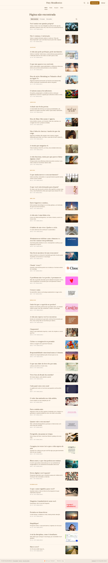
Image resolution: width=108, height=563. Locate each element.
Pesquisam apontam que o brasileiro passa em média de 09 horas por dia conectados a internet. (46, 476)
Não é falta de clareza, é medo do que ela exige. (45, 132)
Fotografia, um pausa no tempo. (41, 434)
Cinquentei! (34, 329)
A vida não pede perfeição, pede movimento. (46, 52)
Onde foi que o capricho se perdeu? (43, 304)
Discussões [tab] (49, 19)
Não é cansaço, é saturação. (40, 36)
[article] (54, 27)
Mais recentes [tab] (34, 19)
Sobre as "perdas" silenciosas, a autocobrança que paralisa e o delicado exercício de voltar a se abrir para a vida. (46, 54)
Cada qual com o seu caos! (39, 386)
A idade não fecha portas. (39, 107)
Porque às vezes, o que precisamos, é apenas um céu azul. (46, 525)
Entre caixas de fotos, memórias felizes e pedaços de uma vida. (45, 436)
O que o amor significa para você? (42, 489)
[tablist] (41, 19)
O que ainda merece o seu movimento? (44, 175)
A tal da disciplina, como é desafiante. (43, 534)
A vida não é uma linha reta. (40, 215)
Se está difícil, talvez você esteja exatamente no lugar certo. (46, 292)
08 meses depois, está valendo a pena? (40, 377)
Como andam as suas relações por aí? (40, 400)
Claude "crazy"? (35, 265)
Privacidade (15, 561)
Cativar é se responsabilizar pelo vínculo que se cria (44, 355)
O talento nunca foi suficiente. (41, 91)
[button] (46, 8)
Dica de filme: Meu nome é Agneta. (42, 119)
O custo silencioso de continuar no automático (42, 229)
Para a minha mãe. (36, 409)
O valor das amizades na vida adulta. (43, 398)
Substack (94, 561)
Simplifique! (34, 523)
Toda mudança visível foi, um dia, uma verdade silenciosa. (46, 148)
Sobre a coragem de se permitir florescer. (41, 343)
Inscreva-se (94, 3)
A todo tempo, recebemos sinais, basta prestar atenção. (45, 514)
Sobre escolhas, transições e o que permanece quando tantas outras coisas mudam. (46, 177)
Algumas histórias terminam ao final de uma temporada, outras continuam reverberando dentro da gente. (45, 81)
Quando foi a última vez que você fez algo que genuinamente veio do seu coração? (46, 451)
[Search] (84, 2)
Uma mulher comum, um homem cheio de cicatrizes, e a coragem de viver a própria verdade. (45, 121)
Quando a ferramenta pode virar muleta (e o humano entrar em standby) (46, 268)
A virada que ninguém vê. (39, 146)
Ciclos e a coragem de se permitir (42, 341)
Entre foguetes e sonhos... (39, 203)
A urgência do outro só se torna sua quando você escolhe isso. (45, 388)
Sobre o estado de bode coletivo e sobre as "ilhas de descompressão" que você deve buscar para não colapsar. (45, 38)
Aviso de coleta (26, 561)
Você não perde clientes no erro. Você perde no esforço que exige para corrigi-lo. (46, 243)
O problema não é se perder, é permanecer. (45, 278)
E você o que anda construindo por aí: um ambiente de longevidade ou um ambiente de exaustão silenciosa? (45, 463)
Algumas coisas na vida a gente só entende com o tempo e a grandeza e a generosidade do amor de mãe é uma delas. (46, 412)
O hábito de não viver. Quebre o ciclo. (43, 227)
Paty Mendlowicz (38, 29)
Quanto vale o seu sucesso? (40, 422)
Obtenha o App (60, 561)
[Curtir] (31, 127)
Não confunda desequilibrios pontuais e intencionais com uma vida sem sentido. (45, 424)
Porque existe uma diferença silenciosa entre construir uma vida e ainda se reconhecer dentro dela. (46, 161)
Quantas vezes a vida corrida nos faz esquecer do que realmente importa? (44, 491)
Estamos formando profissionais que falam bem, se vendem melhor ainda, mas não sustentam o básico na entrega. (46, 307)
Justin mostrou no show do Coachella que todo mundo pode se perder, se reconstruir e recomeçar (46, 255)
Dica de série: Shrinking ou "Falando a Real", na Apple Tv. (46, 77)
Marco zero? (34, 547)
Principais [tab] (42, 19)
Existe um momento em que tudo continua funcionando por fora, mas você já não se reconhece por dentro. (46, 319)
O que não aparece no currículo (41, 64)
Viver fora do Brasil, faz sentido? (42, 375)
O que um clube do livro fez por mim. (43, 364)
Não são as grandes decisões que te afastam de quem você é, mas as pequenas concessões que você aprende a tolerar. (46, 280)
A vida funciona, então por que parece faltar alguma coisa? (46, 158)
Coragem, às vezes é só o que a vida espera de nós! (46, 447)
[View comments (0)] (42, 31)
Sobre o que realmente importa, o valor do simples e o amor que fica (46, 332)
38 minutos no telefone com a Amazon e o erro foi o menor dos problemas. (45, 240)
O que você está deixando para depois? (44, 187)
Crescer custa (35, 290)
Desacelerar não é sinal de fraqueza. (40, 503)
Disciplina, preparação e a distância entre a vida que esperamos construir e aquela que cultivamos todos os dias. (46, 93)
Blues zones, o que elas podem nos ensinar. (45, 461)
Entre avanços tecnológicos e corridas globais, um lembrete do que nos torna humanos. (46, 205)
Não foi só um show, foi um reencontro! (44, 253)
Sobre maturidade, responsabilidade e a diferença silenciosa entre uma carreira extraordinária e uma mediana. (46, 67)
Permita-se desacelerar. (39, 512)
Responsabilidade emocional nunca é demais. (46, 353)
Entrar (103, 3)
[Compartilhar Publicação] (87, 2)
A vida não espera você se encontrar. (43, 317)
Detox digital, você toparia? (40, 473)
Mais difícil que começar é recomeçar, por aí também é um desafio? (46, 537)
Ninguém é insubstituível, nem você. (43, 501)
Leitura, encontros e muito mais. (39, 366)
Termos (20, 561)
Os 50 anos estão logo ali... (37, 549)
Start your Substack (50, 561)
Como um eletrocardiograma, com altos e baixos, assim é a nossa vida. (46, 218)
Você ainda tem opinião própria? (42, 24)
